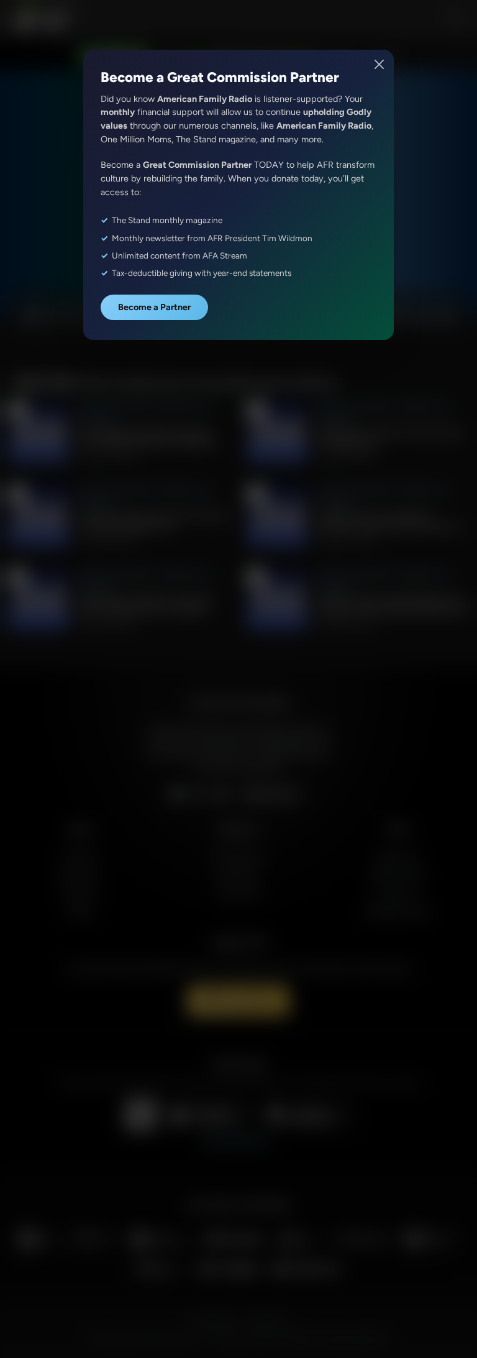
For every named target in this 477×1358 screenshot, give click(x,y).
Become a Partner (154, 307)
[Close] (380, 64)
